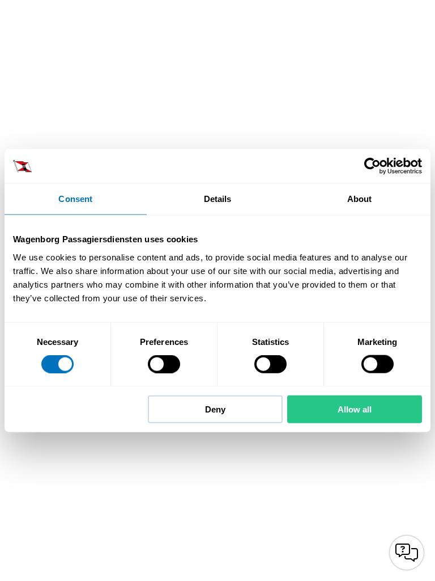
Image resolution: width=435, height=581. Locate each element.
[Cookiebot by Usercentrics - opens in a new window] (372, 166)
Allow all (355, 409)
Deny (215, 409)
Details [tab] (218, 199)
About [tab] (359, 199)
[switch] (164, 364)
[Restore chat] (407, 553)
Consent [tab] (75, 199)
